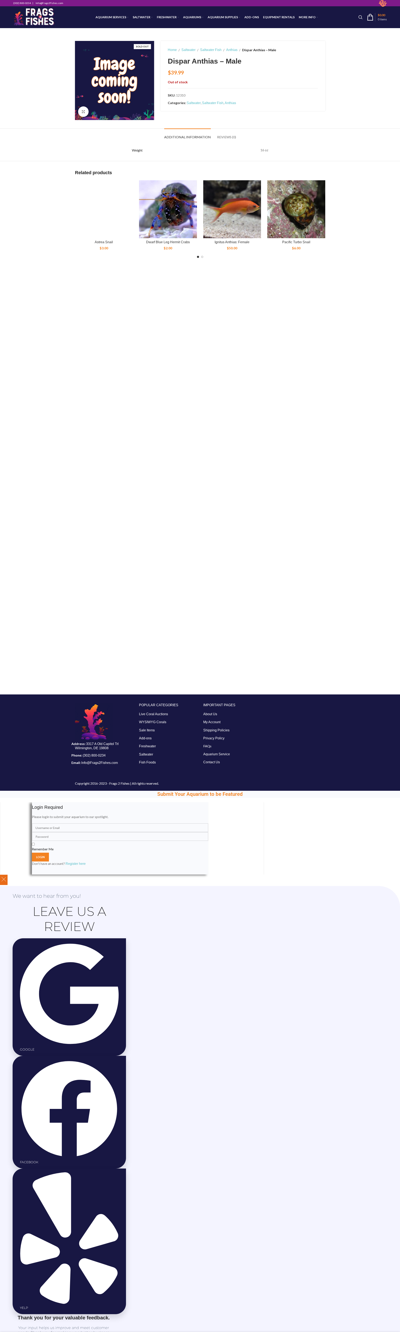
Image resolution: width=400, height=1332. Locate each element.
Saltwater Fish (211, 50)
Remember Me (43, 849)
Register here (76, 863)
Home (172, 50)
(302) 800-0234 (94, 755)
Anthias (231, 50)
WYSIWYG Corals (152, 722)
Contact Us (211, 762)
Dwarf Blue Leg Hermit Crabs (168, 242)
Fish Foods (147, 762)
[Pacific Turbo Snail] (296, 209)
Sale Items (147, 730)
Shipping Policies (216, 730)
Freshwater (147, 746)
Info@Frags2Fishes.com (99, 763)
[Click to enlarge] (83, 111)
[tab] (187, 134)
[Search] (360, 17)
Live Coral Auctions (153, 714)
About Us (210, 714)
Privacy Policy (213, 738)
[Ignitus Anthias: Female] (232, 209)
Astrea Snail (104, 242)
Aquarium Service (216, 754)
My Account (211, 722)
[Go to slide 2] (202, 257)
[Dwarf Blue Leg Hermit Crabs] (168, 209)
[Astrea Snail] (104, 209)
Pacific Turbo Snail (296, 242)
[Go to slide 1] (198, 257)
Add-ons (145, 738)
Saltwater (188, 50)
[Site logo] (34, 17)
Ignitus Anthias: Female (232, 242)
